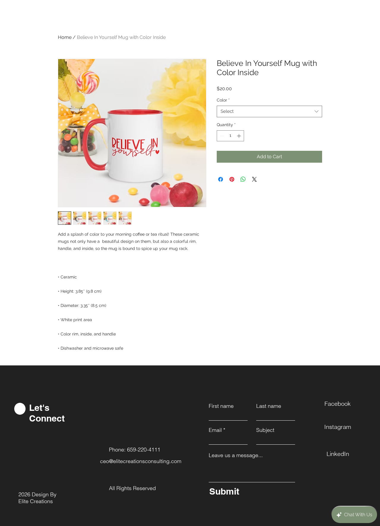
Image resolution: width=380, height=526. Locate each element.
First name (221, 406)
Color (223, 100)
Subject (265, 430)
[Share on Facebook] (220, 179)
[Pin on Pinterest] (231, 179)
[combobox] (269, 111)
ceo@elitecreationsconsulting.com (140, 461)
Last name (268, 406)
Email (215, 430)
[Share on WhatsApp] (243, 179)
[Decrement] (221, 136)
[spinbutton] (230, 136)
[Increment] (239, 136)
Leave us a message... (236, 455)
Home (65, 37)
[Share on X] (254, 179)
